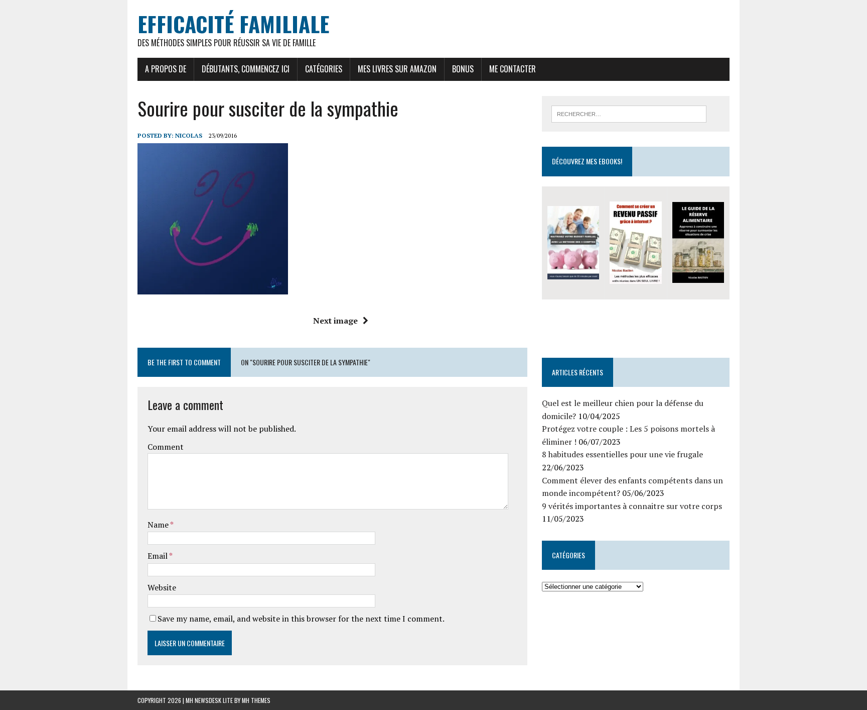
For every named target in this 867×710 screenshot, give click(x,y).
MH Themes (256, 700)
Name (159, 524)
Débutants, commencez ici (246, 69)
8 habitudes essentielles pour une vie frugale (622, 454)
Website (162, 587)
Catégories (323, 69)
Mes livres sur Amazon (397, 69)
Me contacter (512, 69)
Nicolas (188, 135)
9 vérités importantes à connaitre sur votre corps (632, 506)
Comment (166, 446)
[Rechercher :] (628, 113)
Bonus (463, 69)
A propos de (165, 69)
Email (158, 555)
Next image (335, 320)
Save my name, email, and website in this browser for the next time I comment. (301, 618)
